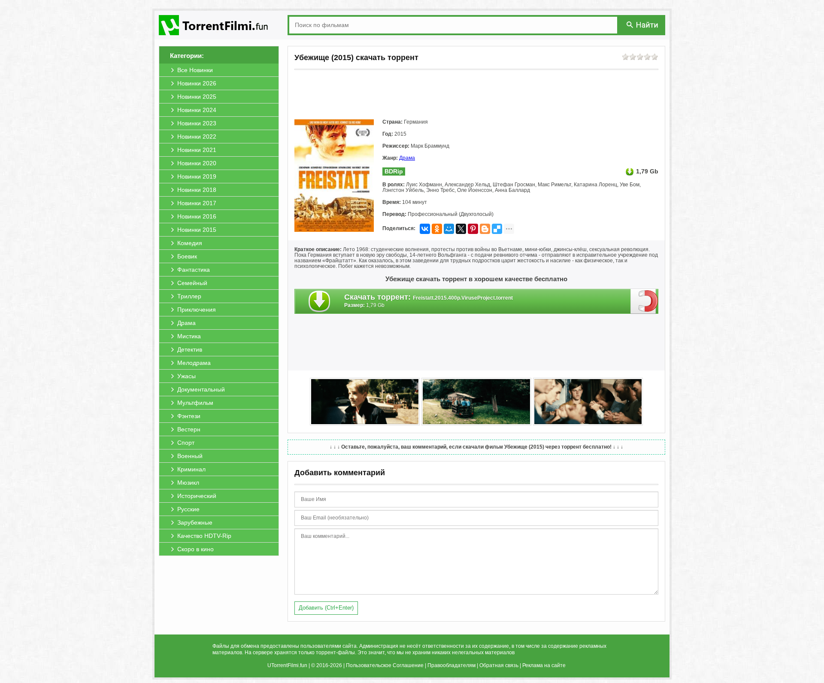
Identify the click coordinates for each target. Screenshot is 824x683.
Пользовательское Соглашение (385, 665)
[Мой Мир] (449, 229)
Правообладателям (451, 665)
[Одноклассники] (437, 229)
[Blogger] (485, 229)
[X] (461, 229)
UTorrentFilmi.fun (287, 665)
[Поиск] (643, 24)
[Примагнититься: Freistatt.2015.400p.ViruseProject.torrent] (644, 300)
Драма (407, 158)
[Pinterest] (473, 229)
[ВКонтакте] (425, 229)
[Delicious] (497, 229)
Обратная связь (498, 665)
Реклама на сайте (544, 665)
